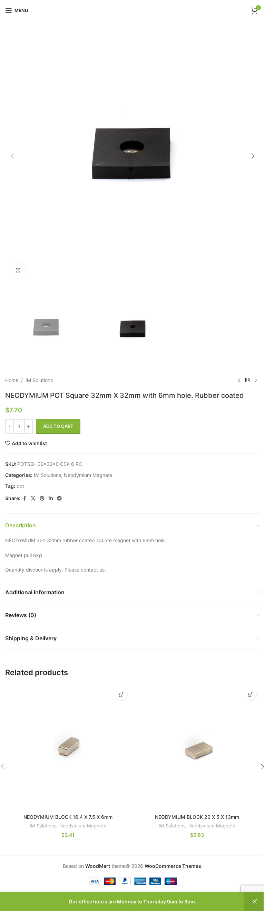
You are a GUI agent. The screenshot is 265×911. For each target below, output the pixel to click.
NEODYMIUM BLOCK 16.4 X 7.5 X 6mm (67, 817)
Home (11, 380)
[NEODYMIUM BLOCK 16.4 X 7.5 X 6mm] (68, 748)
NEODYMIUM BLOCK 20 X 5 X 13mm (197, 817)
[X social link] (33, 498)
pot (20, 486)
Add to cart (58, 426)
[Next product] (256, 380)
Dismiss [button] (254, 901)
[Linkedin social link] (51, 498)
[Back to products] (247, 380)
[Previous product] (239, 380)
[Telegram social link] (59, 498)
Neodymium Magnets (88, 475)
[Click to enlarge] (18, 270)
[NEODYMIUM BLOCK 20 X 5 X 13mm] (197, 748)
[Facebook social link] (24, 498)
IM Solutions (39, 380)
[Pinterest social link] (42, 498)
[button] (12, 156)
